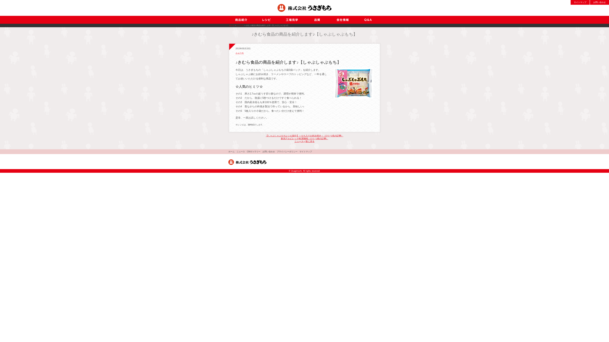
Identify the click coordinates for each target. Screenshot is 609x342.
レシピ (266, 20)
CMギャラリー (253, 151)
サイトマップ (580, 2)
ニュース (239, 25)
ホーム (231, 25)
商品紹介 (241, 20)
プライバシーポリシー (287, 151)
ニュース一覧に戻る (304, 141)
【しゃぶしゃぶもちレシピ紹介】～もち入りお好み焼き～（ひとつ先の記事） (304, 136)
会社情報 (342, 20)
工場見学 (291, 20)
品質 (317, 20)
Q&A (368, 20)
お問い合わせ (599, 2)
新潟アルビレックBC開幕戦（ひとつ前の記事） (304, 138)
